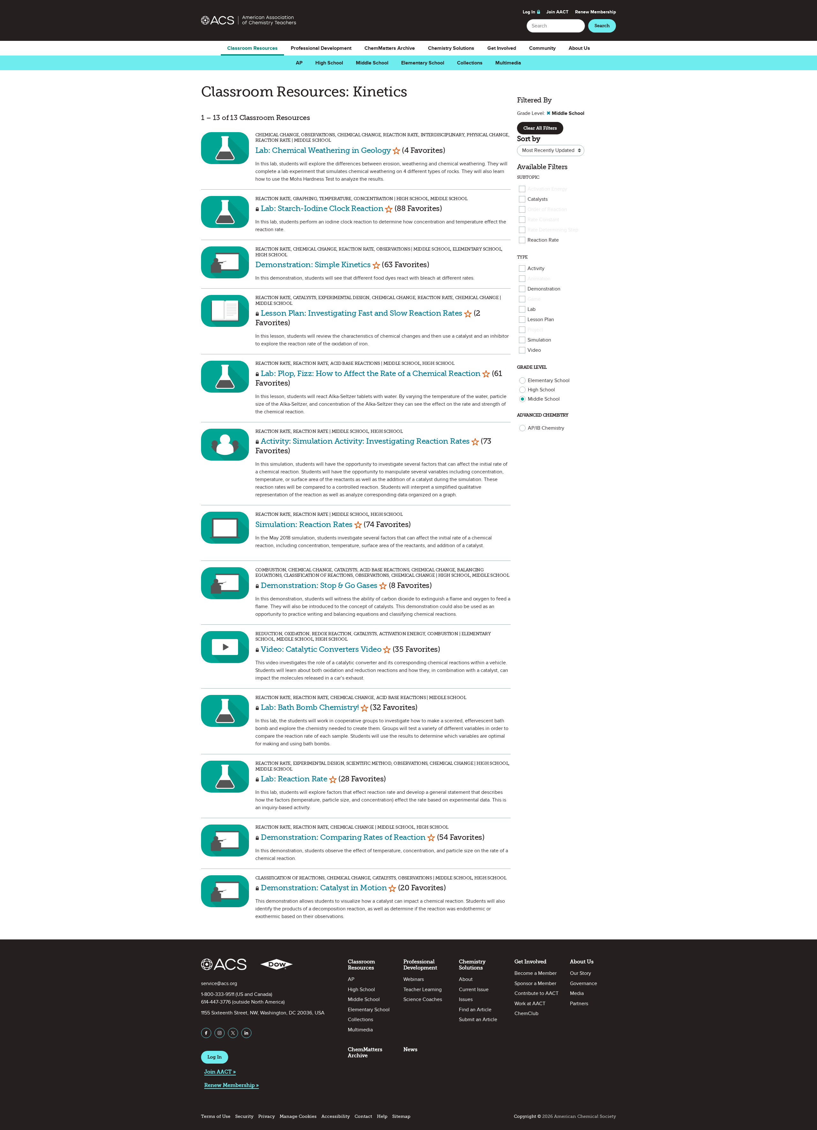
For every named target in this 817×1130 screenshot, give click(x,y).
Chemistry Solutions (451, 48)
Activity (536, 268)
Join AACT (557, 12)
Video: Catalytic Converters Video (321, 649)
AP (299, 63)
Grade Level (532, 367)
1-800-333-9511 (217, 994)
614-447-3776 (216, 1002)
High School (329, 63)
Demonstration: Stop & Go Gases (319, 585)
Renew (595, 12)
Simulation (539, 340)
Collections (470, 63)
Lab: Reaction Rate (294, 778)
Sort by (528, 138)
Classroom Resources (252, 48)
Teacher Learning (422, 989)
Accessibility (335, 1116)
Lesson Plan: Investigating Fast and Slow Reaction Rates (361, 313)
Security (244, 1116)
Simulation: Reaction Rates (303, 524)
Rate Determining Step (553, 230)
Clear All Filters (540, 128)
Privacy (266, 1116)
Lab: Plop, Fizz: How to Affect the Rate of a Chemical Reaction (370, 373)
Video (534, 350)
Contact (363, 1116)
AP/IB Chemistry (546, 428)
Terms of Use (215, 1116)
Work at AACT (529, 1003)
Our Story (580, 973)
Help (382, 1116)
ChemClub (526, 1013)
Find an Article (475, 1009)
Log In (529, 12)
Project (535, 330)
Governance (583, 983)
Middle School (372, 63)
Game (534, 299)
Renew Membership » (231, 1085)
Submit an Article (478, 1019)
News (410, 1049)
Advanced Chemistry (542, 415)
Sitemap (401, 1116)
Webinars (413, 979)
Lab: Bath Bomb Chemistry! (310, 707)
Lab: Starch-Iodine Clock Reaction (322, 208)
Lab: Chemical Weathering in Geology (323, 150)
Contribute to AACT (536, 993)
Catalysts (538, 199)
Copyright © (527, 1116)
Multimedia (508, 63)
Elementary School (422, 63)
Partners (579, 1003)
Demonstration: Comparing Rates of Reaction (343, 837)
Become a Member (535, 973)
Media (577, 993)
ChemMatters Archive (389, 48)
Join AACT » (220, 1072)
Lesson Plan (541, 319)
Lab (532, 309)
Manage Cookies (298, 1116)
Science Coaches (422, 999)
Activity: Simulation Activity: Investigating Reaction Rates (365, 441)
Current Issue (474, 989)
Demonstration (544, 289)
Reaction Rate (543, 240)
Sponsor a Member (535, 983)
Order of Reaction (547, 209)
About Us (579, 48)
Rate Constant (543, 219)
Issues (466, 999)
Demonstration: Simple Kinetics (313, 264)
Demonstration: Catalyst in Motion (324, 887)
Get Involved (501, 48)
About (466, 979)
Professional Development (321, 48)
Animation (539, 278)
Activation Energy (547, 189)
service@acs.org (219, 983)
